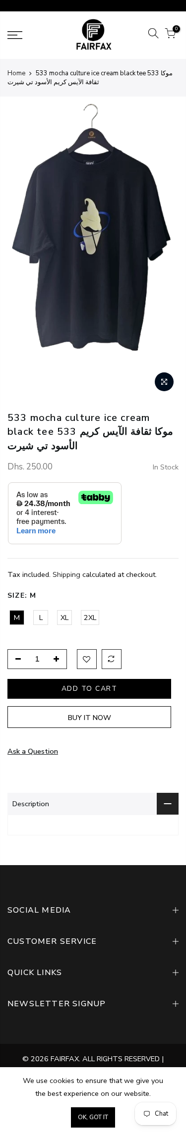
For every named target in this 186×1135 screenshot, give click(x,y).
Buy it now (89, 717)
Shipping (66, 574)
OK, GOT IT (93, 1117)
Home (16, 73)
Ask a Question (32, 751)
